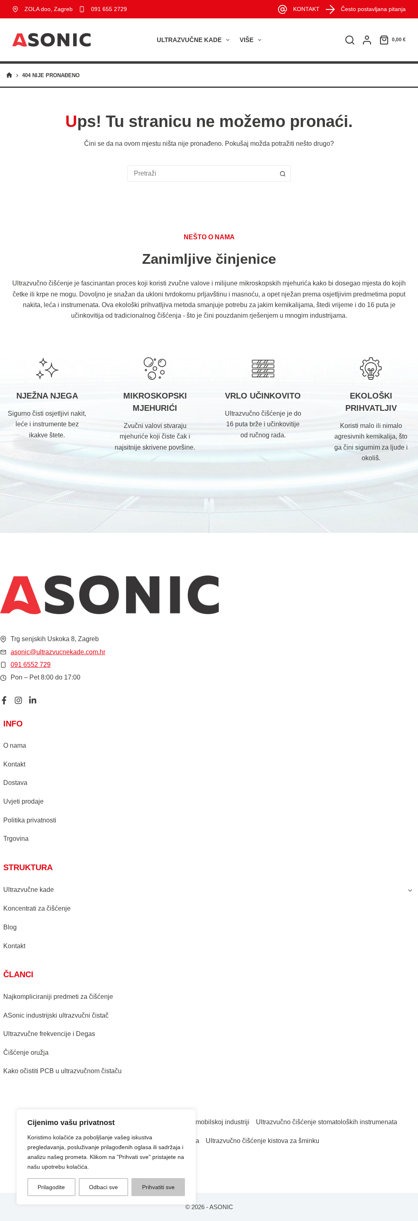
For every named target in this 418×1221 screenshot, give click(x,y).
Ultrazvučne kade (189, 39)
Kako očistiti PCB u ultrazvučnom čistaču (62, 1070)
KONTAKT (306, 9)
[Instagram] (18, 700)
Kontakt (14, 764)
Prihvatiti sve (158, 1187)
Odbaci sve (103, 1187)
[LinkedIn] (33, 700)
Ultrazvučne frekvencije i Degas (49, 1033)
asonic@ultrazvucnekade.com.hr (58, 651)
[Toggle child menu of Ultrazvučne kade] (410, 889)
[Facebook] (4, 700)
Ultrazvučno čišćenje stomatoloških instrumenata (326, 1122)
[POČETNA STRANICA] (9, 75)
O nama (14, 745)
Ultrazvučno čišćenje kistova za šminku (262, 1140)
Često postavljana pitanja (373, 9)
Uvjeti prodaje (23, 801)
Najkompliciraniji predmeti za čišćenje (58, 996)
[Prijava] (366, 40)
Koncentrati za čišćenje (37, 908)
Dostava (15, 782)
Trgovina (16, 838)
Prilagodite (51, 1187)
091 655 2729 (109, 9)
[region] (106, 1157)
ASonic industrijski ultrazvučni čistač (56, 1015)
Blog (10, 927)
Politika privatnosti (29, 820)
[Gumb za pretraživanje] (282, 173)
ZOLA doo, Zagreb (48, 9)
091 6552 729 (31, 664)
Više (246, 39)
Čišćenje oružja (26, 1052)
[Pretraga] (349, 40)
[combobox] (201, 173)
